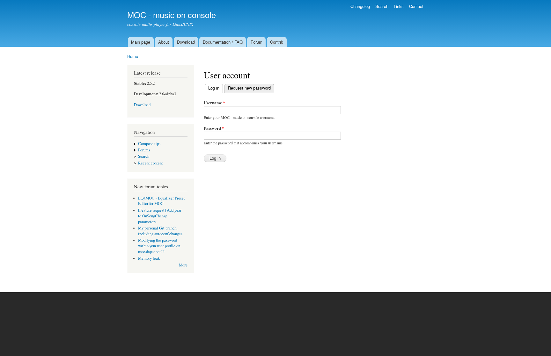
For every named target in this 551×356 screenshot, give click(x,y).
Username (214, 102)
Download (186, 42)
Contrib (276, 42)
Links (399, 6)
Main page (140, 42)
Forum (256, 42)
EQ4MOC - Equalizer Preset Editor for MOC (161, 201)
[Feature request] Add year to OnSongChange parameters (159, 215)
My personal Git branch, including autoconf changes (160, 230)
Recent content (150, 163)
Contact (416, 6)
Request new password (249, 88)
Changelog (360, 6)
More (183, 265)
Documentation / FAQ (223, 42)
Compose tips (149, 143)
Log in (215, 88)
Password (214, 128)
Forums (144, 150)
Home (132, 56)
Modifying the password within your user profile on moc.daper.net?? (159, 245)
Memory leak (149, 258)
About (163, 42)
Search (381, 6)
